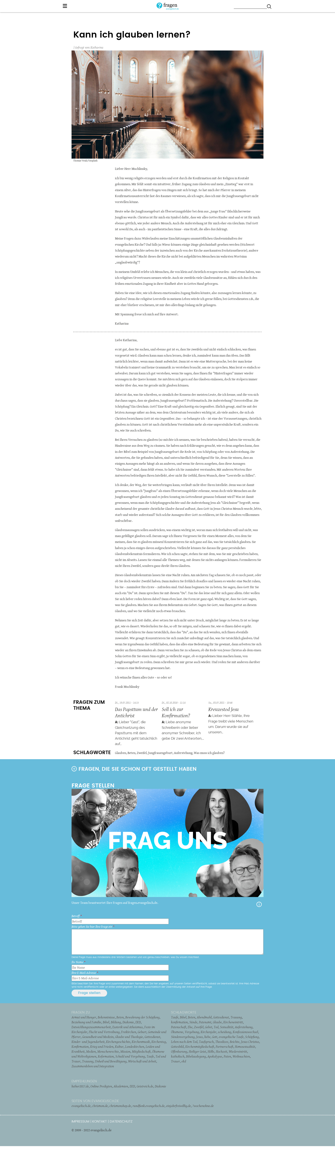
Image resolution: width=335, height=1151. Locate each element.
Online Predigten (101, 1086)
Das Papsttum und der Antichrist (136, 712)
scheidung (224, 1031)
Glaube (217, 1022)
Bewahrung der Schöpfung (142, 1017)
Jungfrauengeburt (160, 752)
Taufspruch (206, 1041)
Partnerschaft (224, 1046)
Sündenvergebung (183, 1036)
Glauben (120, 752)
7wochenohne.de (203, 1105)
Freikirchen (128, 1031)
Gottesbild (177, 1046)
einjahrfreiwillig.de (178, 1105)
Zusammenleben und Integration (93, 1066)
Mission (125, 1051)
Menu (65, 6)
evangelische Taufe (231, 1036)
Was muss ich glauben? (209, 752)
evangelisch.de (81, 1105)
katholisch (177, 1056)
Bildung (116, 1022)
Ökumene (177, 1031)
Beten (131, 752)
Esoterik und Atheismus (127, 1027)
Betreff (76, 916)
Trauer (175, 1061)
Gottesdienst (152, 1036)
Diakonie (128, 1022)
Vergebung (192, 1031)
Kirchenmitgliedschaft (199, 1046)
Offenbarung (179, 1051)
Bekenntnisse (106, 1017)
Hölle (211, 1051)
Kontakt (99, 1121)
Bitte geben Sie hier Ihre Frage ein (92, 926)
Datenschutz (121, 1121)
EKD (138, 1022)
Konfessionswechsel (245, 1031)
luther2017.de (80, 1086)
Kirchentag (158, 1041)
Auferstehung (183, 752)
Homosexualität (245, 1046)
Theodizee (221, 1041)
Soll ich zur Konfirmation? (176, 712)
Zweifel (142, 752)
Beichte (234, 1041)
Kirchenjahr (208, 1031)
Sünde (193, 1022)
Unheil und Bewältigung (110, 1061)
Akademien (121, 1086)
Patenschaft (178, 1027)
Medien (91, 1051)
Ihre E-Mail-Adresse (84, 972)
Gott (214, 1036)
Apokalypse (214, 1056)
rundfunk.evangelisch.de (149, 1105)
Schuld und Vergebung (130, 1056)
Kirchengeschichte (118, 1041)
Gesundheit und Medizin (98, 1036)
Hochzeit (221, 1051)
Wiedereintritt (238, 1051)
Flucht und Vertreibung (104, 1031)
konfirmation (179, 1022)
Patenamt (205, 1022)
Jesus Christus (250, 1041)
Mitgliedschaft (141, 1051)
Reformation (106, 1056)
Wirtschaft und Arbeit (142, 1061)
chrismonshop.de (120, 1105)
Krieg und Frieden (101, 1046)
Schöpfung (252, 1036)
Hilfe (259, 904)
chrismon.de (100, 1105)
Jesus (199, 1036)
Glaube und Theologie (129, 1036)
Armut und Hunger (84, 1017)
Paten (227, 1056)
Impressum (80, 1121)
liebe (207, 1036)
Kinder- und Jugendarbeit (88, 1041)
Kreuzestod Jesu (223, 709)
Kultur (119, 1046)
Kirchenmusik (141, 1041)
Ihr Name (77, 962)
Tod (216, 1027)
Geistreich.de (145, 1086)
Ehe (190, 1027)
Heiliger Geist (197, 1051)
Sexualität (226, 1027)
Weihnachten (241, 1056)
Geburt (142, 1031)
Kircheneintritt (233, 1022)
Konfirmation (80, 1046)
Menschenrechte (108, 1051)
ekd (183, 1061)
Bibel (106, 1022)
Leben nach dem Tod (184, 1041)
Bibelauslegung (196, 1056)
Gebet (208, 1027)
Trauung (87, 1061)
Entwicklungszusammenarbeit (91, 1027)
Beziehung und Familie (86, 1022)
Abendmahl (204, 1017)
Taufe (150, 1056)
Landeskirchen (134, 1046)
